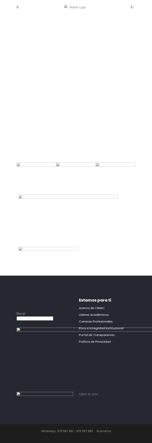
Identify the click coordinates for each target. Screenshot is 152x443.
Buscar (21, 313)
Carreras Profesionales (96, 321)
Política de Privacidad (95, 342)
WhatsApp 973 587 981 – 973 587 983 (67, 431)
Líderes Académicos (94, 315)
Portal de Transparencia (96, 335)
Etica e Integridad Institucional (101, 328)
